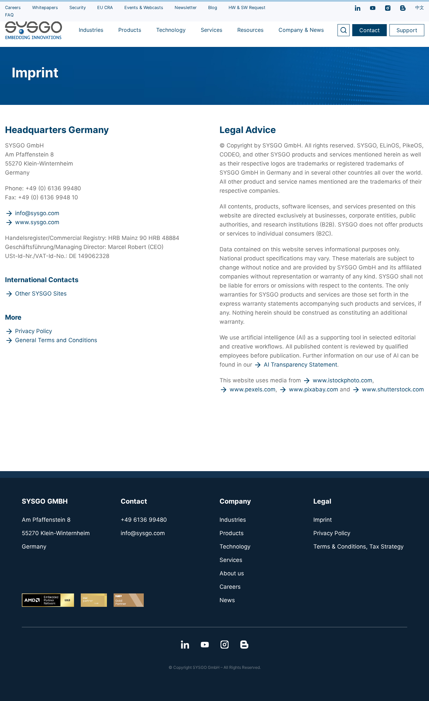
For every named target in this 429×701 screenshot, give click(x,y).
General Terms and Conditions (56, 340)
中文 (419, 7)
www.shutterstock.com (393, 389)
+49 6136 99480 (144, 519)
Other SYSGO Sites (41, 293)
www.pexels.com (252, 389)
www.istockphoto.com (342, 380)
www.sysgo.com (37, 222)
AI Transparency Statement (300, 364)
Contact (369, 30)
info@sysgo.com (37, 213)
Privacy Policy (33, 331)
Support (406, 30)
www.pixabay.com (313, 389)
